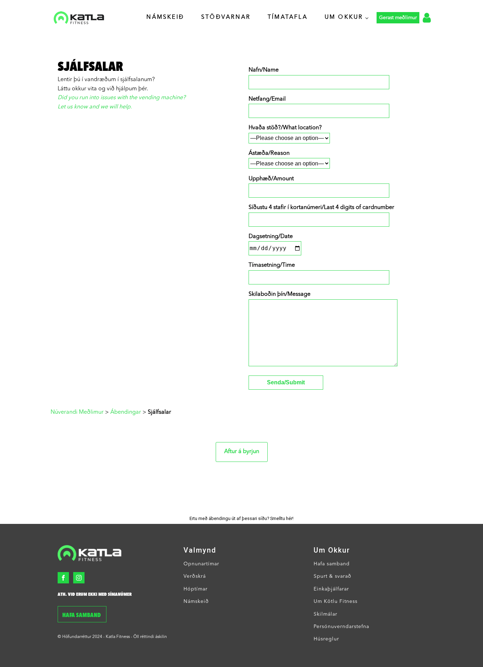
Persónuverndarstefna (341, 626)
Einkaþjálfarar (331, 589)
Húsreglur (326, 639)
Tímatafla (288, 17)
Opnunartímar (201, 563)
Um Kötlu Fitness (335, 601)
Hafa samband (82, 615)
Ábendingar (125, 412)
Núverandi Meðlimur (77, 412)
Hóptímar (196, 589)
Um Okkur (344, 17)
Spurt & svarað (332, 576)
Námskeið (165, 17)
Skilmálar (325, 614)
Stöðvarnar (226, 17)
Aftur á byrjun (241, 451)
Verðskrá (195, 576)
